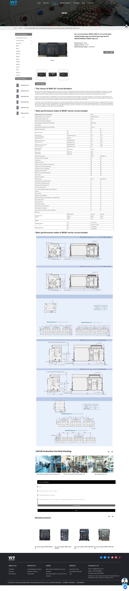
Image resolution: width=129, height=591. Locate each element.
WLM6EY (18, 61)
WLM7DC (18, 53)
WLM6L (17, 59)
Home (15, 28)
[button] (23, 117)
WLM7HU (18, 72)
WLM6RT (18, 64)
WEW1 (20, 28)
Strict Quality (12, 574)
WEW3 (17, 46)
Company (11, 571)
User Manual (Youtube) (75, 571)
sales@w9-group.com (98, 568)
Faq (70, 574)
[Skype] (108, 557)
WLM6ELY (18, 51)
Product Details (40, 84)
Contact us (108, 52)
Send (76, 510)
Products (18, 75)
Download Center (74, 569)
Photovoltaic (30, 574)
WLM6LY (18, 56)
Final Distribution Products (34, 569)
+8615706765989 (97, 571)
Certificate (11, 569)
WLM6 (17, 69)
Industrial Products (32, 571)
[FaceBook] (101, 557)
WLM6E (17, 67)
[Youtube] (112, 557)
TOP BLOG (72, 582)
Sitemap (65, 582)
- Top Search (79, 582)
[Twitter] (104, 557)
